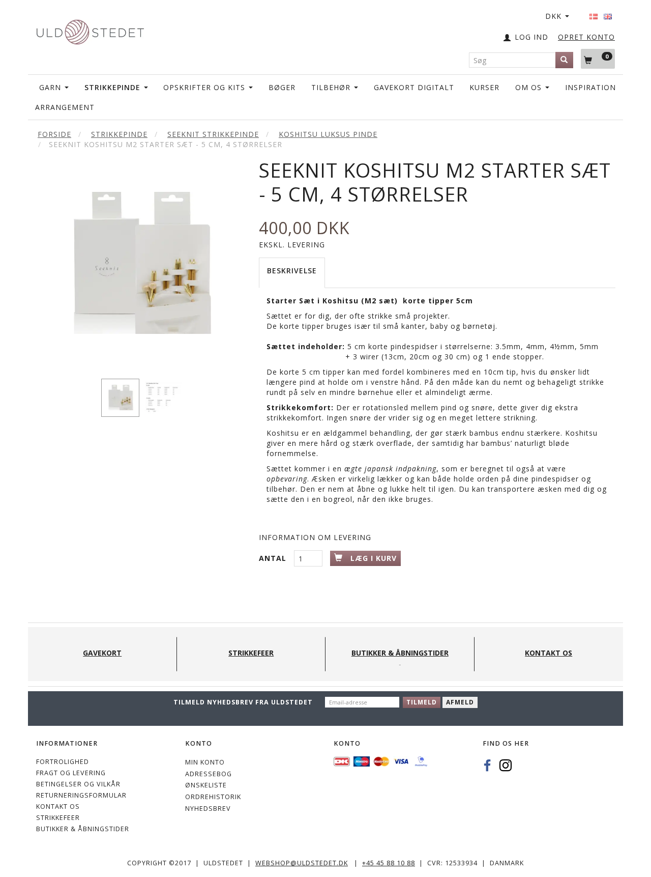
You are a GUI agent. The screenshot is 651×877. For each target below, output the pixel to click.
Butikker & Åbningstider (82, 829)
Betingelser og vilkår (78, 784)
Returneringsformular (81, 795)
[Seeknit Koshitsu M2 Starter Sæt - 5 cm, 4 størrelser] (140, 263)
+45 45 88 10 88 (388, 863)
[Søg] (564, 60)
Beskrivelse (292, 270)
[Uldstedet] (90, 30)
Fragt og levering (71, 773)
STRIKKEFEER (58, 817)
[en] (608, 13)
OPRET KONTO (586, 37)
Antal (274, 558)
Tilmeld (421, 702)
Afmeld (460, 702)
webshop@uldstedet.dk (301, 863)
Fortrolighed (62, 761)
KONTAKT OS (58, 806)
